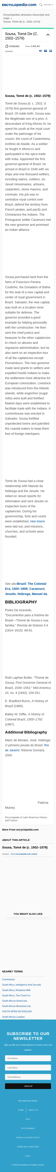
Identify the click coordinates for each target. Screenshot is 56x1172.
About (24, 854)
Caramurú (36, 589)
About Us (33, 1110)
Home (20, 1110)
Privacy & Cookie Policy (28, 1137)
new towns (37, 521)
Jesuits (10, 594)
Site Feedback (28, 1128)
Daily (28, 1156)
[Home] (19, 4)
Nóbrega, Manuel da (32, 594)
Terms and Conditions (28, 1147)
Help (28, 1119)
